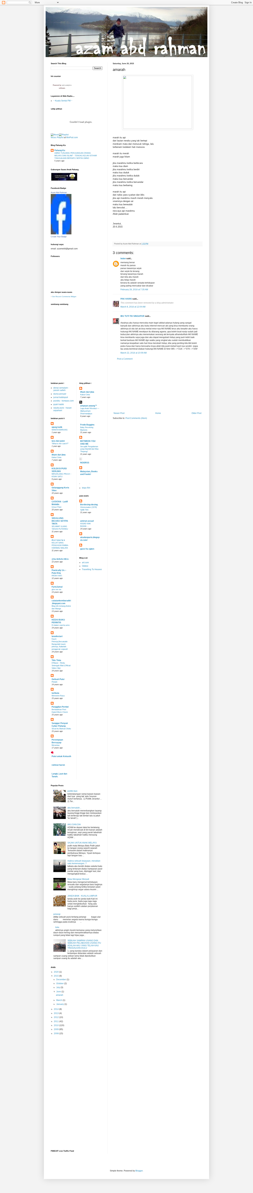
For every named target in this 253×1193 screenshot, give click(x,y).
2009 (56, 1029)
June (58, 991)
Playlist (60, 137)
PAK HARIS (126, 299)
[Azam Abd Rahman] (61, 233)
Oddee (85, 566)
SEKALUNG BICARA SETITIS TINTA (60, 521)
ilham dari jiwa (59, 455)
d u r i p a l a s (58, 540)
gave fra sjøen (87, 549)
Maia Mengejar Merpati (78, 879)
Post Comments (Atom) (136, 418)
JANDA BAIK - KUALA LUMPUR (82, 896)
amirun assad (87, 521)
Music (53, 137)
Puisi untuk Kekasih (61, 756)
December (61, 979)
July (58, 987)
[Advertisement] (157, 386)
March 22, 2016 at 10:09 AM (133, 353)
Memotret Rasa (58, 696)
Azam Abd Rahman (59, 192)
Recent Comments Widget (66, 296)
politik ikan (72, 791)
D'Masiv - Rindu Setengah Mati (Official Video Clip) (61, 665)
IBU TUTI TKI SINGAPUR (132, 316)
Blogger (139, 1171)
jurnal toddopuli (60, 397)
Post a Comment (125, 359)
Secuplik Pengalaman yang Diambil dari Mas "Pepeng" (89, 449)
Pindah (54, 682)
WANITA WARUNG (60, 430)
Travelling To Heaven (92, 569)
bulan (123, 258)
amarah (59, 995)
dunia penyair (59, 394)
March (59, 1000)
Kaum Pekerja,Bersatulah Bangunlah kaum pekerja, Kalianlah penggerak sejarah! (60, 644)
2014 (56, 1009)
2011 (56, 1021)
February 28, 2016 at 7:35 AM (134, 289)
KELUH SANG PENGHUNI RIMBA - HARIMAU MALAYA (60, 545)
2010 (56, 1025)
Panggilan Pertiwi (60, 707)
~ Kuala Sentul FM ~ (62, 101)
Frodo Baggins (87, 425)
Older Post (196, 413)
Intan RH (86, 488)
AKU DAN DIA (74, 824)
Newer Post (119, 413)
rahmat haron (58, 765)
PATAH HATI (57, 576)
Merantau (56, 745)
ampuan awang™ (88, 406)
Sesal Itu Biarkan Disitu (61, 729)
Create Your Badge (59, 237)
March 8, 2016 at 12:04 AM (132, 307)
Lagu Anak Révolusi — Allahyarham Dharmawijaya (89, 411)
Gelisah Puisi (58, 679)
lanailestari (57, 636)
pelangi (56, 914)
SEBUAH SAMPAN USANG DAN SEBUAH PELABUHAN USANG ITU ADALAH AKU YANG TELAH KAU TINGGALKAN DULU (84, 944)
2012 (56, 1017)
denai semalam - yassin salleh (61, 389)
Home (158, 413)
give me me (56, 589)
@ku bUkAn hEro (60, 559)
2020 (56, 972)
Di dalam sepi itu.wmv (61, 625)
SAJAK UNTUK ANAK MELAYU (82, 843)
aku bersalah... (74, 808)
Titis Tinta (56, 660)
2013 (56, 1013)
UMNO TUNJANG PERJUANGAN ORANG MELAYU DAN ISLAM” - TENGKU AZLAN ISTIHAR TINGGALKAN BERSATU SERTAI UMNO (75, 155)
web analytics (67, 85)
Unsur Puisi (56, 507)
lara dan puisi (58, 441)
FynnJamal (57, 587)
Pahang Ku (59, 150)
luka (57, 927)
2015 (56, 976)
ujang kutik (57, 427)
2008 (56, 1033)
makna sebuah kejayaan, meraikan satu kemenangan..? (83, 862)
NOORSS (84, 462)
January (60, 1004)
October (60, 983)
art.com (85, 562)
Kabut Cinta (56, 457)
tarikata (55, 693)
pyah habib (58, 404)
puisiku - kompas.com (63, 401)
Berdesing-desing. (89, 504)
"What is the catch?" (60, 444)
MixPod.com (72, 137)
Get (54, 296)
